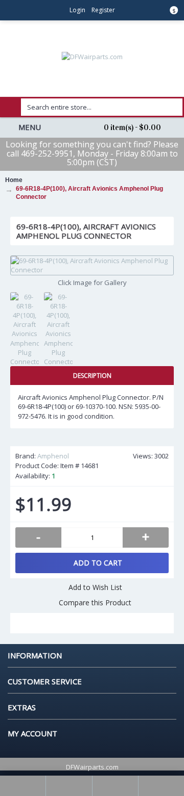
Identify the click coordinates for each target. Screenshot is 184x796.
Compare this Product (95, 602)
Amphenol (53, 455)
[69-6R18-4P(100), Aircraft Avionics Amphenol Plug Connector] (92, 265)
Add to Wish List (95, 587)
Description (92, 375)
